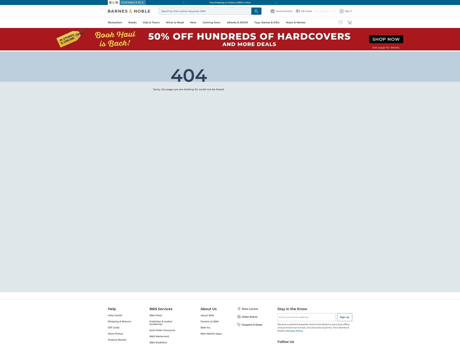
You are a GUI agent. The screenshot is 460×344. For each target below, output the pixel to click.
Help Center (115, 315)
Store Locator (250, 308)
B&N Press (156, 315)
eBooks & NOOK (237, 22)
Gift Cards (114, 327)
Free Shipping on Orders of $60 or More (230, 2)
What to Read (175, 22)
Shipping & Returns (119, 321)
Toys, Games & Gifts (266, 22)
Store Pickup (115, 333)
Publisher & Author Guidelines (161, 323)
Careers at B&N (210, 321)
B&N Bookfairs (158, 342)
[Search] (268, 11)
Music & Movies (295, 22)
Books (132, 22)
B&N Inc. (206, 327)
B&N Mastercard (159, 336)
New (193, 22)
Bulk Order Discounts (162, 330)
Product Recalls (117, 339)
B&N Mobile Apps (211, 333)
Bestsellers (115, 22)
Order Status (249, 316)
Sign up (344, 317)
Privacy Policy (295, 330)
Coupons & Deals (252, 324)
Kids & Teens (151, 22)
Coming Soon (211, 22)
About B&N (207, 315)
